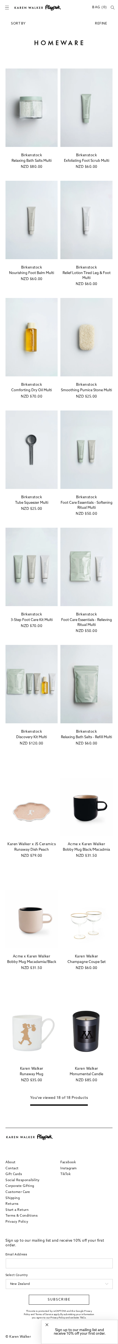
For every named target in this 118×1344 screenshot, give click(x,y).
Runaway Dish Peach (31, 850)
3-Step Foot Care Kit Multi (32, 620)
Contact (12, 1168)
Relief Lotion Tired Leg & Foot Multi (87, 275)
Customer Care (17, 1192)
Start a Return (17, 1210)
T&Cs (83, 1318)
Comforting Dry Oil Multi (31, 390)
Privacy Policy (16, 1221)
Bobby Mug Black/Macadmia (86, 850)
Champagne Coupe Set (87, 962)
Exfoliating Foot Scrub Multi (86, 161)
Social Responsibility (22, 1180)
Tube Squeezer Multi (31, 503)
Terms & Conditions (21, 1215)
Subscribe (59, 1299)
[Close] (47, 1325)
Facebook (68, 1162)
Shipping (12, 1198)
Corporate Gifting (19, 1186)
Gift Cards (13, 1174)
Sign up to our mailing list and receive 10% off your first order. (80, 1331)
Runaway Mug (31, 1074)
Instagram (68, 1168)
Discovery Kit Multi (31, 737)
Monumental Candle (86, 1074)
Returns (12, 1204)
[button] (7, 8)
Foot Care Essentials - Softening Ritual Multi (87, 505)
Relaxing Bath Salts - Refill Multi (86, 737)
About (10, 1162)
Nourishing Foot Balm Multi (31, 273)
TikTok (65, 1174)
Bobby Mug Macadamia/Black (31, 962)
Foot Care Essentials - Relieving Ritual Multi (86, 622)
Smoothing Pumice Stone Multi (86, 390)
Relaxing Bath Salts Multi (32, 161)
